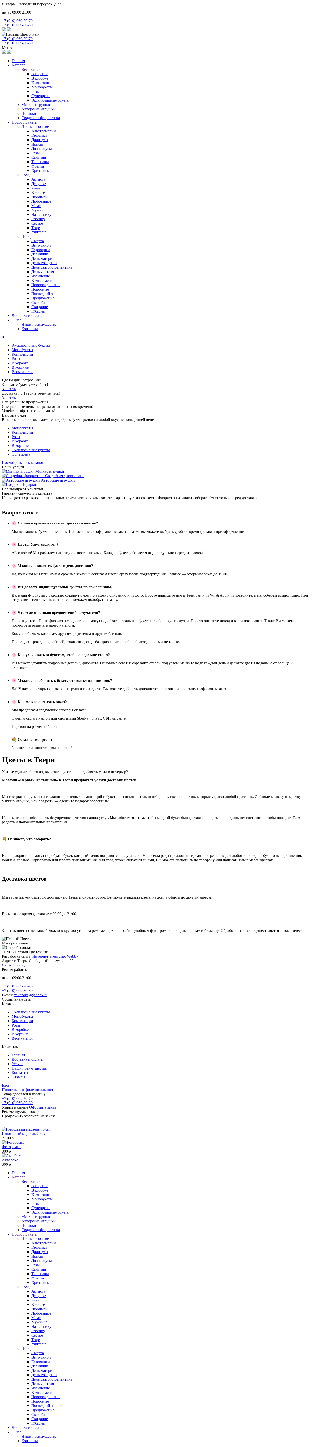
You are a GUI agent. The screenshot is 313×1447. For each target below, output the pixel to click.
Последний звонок (47, 294)
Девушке (38, 184)
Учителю (38, 232)
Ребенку (38, 219)
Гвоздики (39, 135)
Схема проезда (14, 965)
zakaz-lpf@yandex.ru (30, 995)
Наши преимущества (39, 324)
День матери (41, 258)
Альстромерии (43, 131)
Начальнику (41, 214)
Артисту (38, 179)
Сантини (38, 157)
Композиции (42, 83)
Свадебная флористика (41, 118)
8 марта (37, 241)
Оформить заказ (42, 1107)
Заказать (9, 389)
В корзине (39, 74)
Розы (35, 91)
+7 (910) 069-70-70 (17, 21)
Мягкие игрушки (36, 105)
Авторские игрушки (39, 109)
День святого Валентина (51, 267)
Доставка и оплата (27, 316)
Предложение (42, 298)
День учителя (42, 272)
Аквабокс (10, 1160)
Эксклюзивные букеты (50, 100)
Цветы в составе (35, 127)
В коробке (39, 78)
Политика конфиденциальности (29, 1090)
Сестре (37, 223)
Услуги (17, 1064)
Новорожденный (45, 285)
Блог (6, 1085)
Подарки (29, 113)
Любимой (39, 197)
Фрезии (37, 166)
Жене (35, 188)
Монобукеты (42, 87)
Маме (36, 206)
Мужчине (39, 210)
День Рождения (44, 263)
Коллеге (38, 192)
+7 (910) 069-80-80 (17, 25)
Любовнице (41, 201)
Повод (27, 236)
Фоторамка (11, 1147)
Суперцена (40, 96)
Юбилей (38, 311)
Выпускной (41, 245)
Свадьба (38, 302)
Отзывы (18, 1077)
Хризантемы (41, 170)
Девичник (39, 254)
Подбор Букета (24, 122)
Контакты (30, 329)
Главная (18, 61)
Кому (26, 175)
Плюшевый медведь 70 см (24, 1134)
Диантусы (39, 140)
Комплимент (42, 280)
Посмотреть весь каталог (23, 463)
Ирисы (37, 144)
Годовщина (40, 250)
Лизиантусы (41, 149)
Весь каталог (22, 372)
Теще (35, 228)
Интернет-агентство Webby (55, 956)
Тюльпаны (40, 162)
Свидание (39, 307)
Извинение (40, 276)
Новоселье (40, 289)
